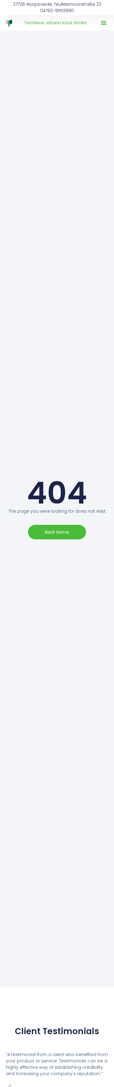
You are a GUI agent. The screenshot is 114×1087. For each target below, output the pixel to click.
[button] (103, 22)
